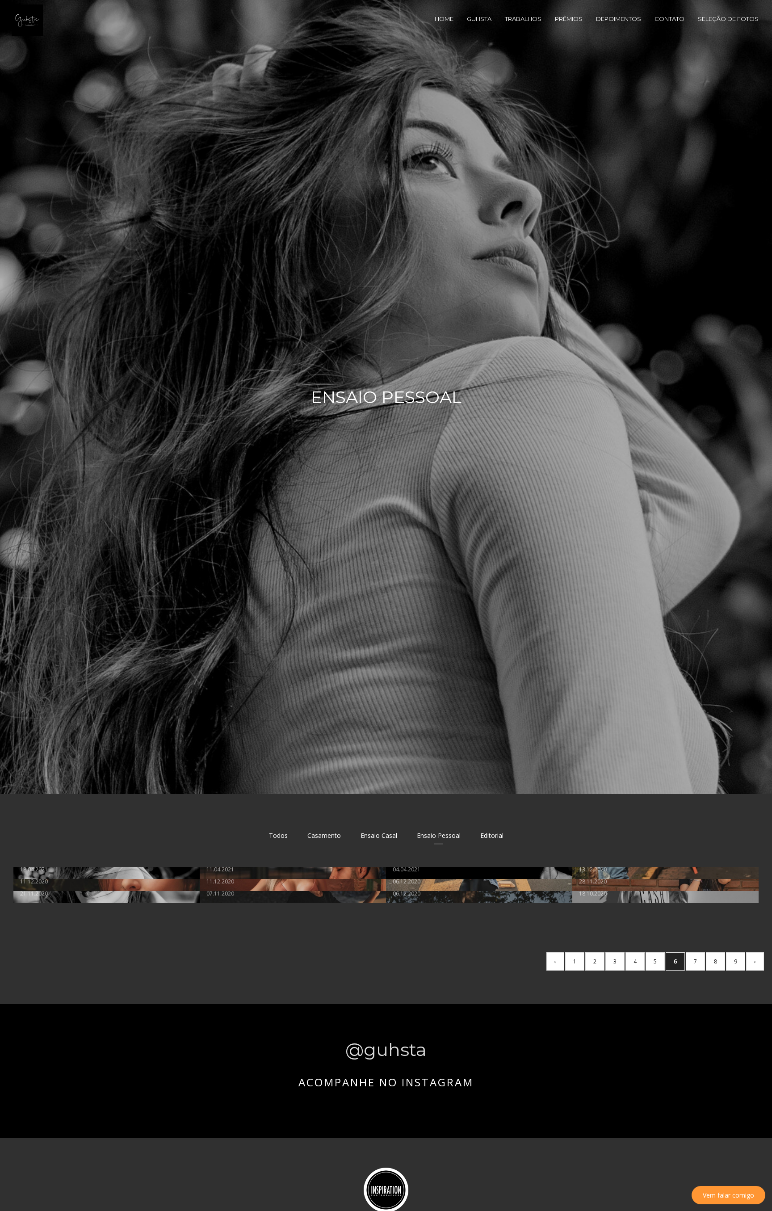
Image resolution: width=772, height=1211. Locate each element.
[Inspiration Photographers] (386, 1189)
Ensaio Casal (379, 835)
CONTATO (669, 18)
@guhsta (386, 1049)
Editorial (491, 835)
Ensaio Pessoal (439, 835)
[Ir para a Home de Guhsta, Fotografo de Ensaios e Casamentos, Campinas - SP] (27, 19)
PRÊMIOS (569, 18)
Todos (278, 835)
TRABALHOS (523, 18)
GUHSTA (479, 18)
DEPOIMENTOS (618, 18)
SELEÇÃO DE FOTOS (728, 18)
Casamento (324, 835)
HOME (444, 18)
